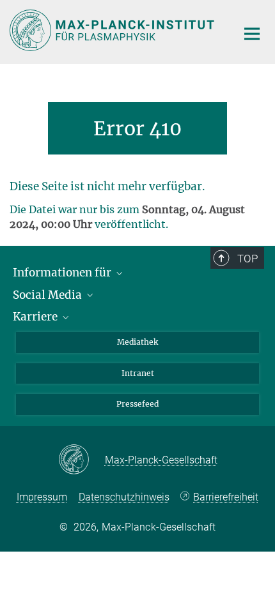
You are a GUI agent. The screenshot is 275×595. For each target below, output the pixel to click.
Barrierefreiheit (225, 497)
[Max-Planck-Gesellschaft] (81, 460)
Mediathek (137, 342)
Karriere (36, 316)
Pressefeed (137, 404)
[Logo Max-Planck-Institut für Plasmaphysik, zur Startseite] (113, 30)
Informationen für (63, 272)
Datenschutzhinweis (124, 497)
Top (247, 258)
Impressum (42, 497)
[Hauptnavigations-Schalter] (252, 34)
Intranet (138, 373)
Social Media (48, 295)
